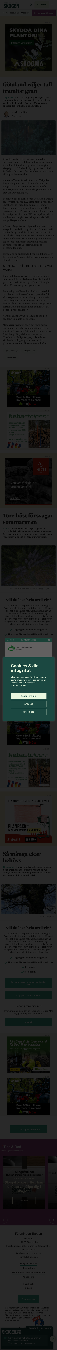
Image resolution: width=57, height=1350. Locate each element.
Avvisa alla (28, 712)
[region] (28, 675)
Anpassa (28, 704)
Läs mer (22, 685)
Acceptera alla (28, 696)
